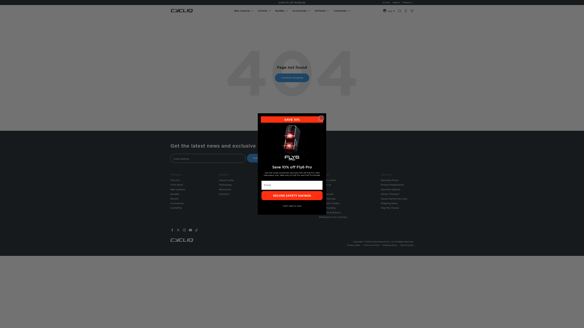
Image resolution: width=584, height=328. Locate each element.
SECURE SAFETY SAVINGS (292, 195)
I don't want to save (292, 206)
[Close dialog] (321, 118)
